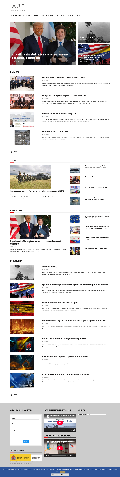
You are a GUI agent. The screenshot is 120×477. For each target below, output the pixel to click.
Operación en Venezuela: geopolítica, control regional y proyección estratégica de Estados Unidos (92, 57)
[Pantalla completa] (74, 430)
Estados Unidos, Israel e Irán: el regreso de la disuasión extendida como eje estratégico (97, 227)
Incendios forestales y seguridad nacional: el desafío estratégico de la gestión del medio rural (74, 320)
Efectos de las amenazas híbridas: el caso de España (60, 302)
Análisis (36, 15)
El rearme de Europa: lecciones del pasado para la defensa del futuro (65, 374)
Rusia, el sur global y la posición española (96, 187)
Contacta (70, 15)
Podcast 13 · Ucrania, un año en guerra (55, 131)
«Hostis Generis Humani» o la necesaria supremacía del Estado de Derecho (95, 198)
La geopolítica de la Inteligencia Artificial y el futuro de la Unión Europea (97, 217)
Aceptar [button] (62, 471)
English (78, 15)
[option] (60, 44)
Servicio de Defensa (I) (87, 37)
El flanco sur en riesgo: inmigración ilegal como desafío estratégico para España (96, 167)
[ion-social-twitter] (109, 3)
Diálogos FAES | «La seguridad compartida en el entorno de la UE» (64, 95)
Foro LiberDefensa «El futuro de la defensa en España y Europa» (63, 77)
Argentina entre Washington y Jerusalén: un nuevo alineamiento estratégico (40, 55)
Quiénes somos (15, 15)
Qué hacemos (26, 15)
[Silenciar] (71, 430)
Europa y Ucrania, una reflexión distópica (96, 248)
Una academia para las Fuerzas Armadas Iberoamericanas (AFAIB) (37, 191)
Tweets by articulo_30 (84, 414)
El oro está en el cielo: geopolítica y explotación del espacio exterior (65, 356)
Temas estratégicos (47, 15)
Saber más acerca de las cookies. (60, 474)
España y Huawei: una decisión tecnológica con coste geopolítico (64, 338)
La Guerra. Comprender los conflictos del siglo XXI (59, 113)
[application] (60, 423)
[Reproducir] (46, 430)
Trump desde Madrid (90, 177)
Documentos (60, 15)
